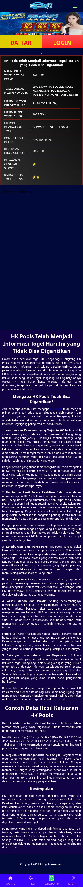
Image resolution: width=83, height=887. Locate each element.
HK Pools (56, 409)
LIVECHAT (73, 884)
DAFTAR (20, 42)
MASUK (10, 884)
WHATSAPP (52, 884)
